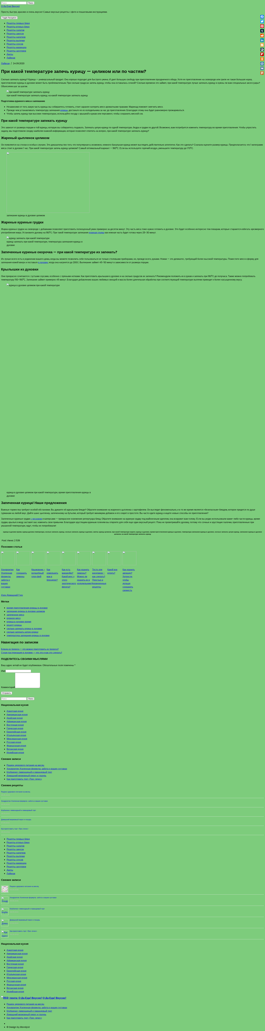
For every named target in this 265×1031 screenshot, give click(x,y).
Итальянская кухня (16, 735)
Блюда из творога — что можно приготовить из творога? (30, 649)
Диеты (10, 54)
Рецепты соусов (15, 44)
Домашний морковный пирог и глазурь (26, 775)
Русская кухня (14, 742)
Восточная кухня (15, 725)
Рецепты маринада (16, 47)
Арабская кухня (15, 718)
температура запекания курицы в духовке (28, 635)
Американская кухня (17, 714)
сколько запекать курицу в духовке (24, 628)
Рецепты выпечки (16, 40)
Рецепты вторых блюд (18, 26)
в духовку (43, 262)
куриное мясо (14, 618)
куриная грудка (96, 232)
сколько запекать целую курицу (22, 632)
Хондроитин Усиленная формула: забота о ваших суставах (37, 768)
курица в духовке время (19, 621)
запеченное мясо (15, 614)
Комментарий (8, 687)
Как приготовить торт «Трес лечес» (24, 779)
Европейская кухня (16, 731)
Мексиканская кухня (17, 738)
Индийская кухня (15, 752)
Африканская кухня (17, 721)
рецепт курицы (14, 625)
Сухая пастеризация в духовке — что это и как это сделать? (31, 652)
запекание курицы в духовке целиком (26, 611)
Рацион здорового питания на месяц (25, 765)
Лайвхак (11, 57)
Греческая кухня (15, 728)
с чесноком (36, 518)
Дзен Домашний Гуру (12, 595)
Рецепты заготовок (16, 50)
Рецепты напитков (16, 37)
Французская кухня (16, 745)
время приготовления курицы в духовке (27, 607)
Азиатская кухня (15, 711)
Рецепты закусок (15, 33)
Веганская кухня (15, 749)
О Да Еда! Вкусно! (10, 6)
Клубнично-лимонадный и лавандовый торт (29, 772)
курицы (64, 110)
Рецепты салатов (15, 30)
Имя (3, 671)
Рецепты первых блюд (18, 23)
